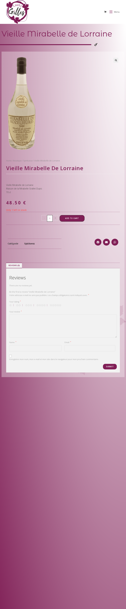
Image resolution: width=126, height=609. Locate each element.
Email (68, 342)
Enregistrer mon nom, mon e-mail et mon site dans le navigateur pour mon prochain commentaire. (54, 359)
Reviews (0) (14, 265)
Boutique (17, 160)
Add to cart (72, 218)
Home (9, 160)
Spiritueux (28, 160)
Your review (15, 311)
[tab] (14, 265)
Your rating (15, 301)
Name (12, 342)
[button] (97, 242)
